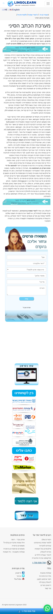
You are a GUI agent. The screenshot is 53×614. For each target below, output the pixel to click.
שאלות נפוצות (45, 572)
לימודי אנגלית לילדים (43, 555)
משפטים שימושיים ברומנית (14, 548)
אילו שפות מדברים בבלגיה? (14, 542)
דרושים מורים (46, 585)
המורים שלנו (46, 539)
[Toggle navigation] (48, 3)
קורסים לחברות (45, 545)
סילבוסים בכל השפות (43, 548)
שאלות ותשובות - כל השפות (14, 551)
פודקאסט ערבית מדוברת (41, 558)
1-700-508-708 (39, 562)
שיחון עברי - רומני (18, 539)
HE (5, 10)
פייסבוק (18, 572)
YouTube (17, 579)
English (16, 10)
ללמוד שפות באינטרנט (42, 542)
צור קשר (48, 588)
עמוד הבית (44, 15)
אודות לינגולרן (45, 551)
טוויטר (19, 576)
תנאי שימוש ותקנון (44, 579)
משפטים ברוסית (18, 545)
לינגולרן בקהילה (45, 582)
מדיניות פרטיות (45, 576)
